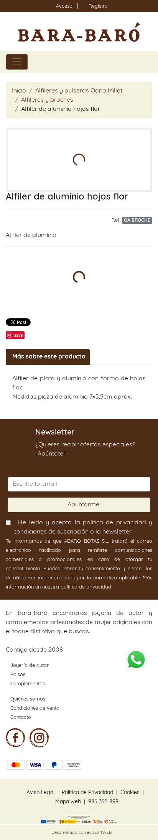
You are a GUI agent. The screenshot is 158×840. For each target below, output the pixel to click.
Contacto (20, 717)
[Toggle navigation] (17, 62)
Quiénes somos (27, 699)
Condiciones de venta (34, 708)
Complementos (27, 683)
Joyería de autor (29, 665)
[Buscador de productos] (136, 62)
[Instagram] (39, 738)
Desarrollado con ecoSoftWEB (81, 833)
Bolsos (17, 674)
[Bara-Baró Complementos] (79, 32)
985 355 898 (103, 802)
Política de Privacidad (87, 793)
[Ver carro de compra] (149, 62)
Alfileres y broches (47, 100)
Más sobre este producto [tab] (49, 357)
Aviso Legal (40, 793)
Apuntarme (83, 504)
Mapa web (68, 802)
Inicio (19, 91)
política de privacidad (114, 523)
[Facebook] (15, 738)
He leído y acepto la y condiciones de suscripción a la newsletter (82, 527)
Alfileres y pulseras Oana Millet (78, 91)
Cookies (130, 793)
